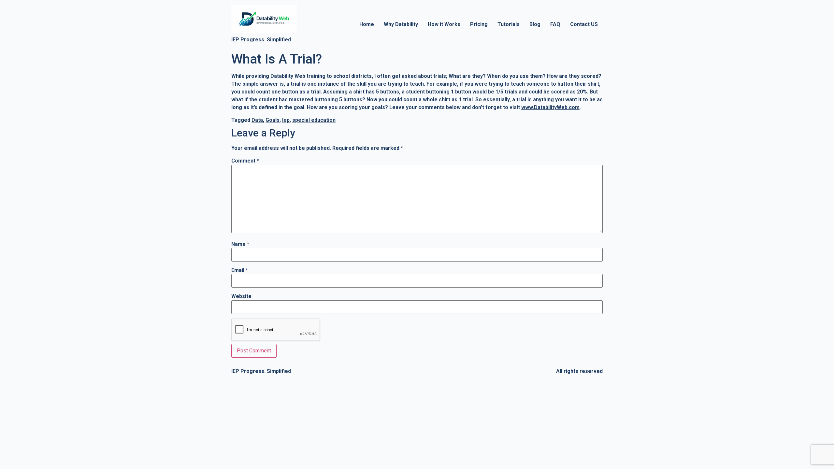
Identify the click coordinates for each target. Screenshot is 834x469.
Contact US (584, 24)
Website (241, 296)
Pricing (479, 24)
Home (366, 24)
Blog (534, 24)
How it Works (444, 24)
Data (257, 120)
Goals (273, 120)
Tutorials (508, 24)
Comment (245, 160)
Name (240, 244)
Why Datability (401, 24)
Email (239, 270)
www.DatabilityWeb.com (550, 107)
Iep (286, 120)
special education (314, 120)
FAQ (555, 24)
